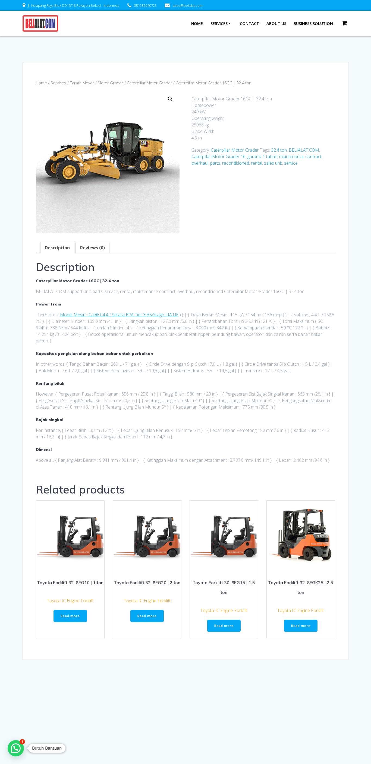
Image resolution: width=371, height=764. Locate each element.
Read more (70, 616)
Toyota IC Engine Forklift (70, 601)
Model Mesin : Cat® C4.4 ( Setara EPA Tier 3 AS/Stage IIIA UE (119, 315)
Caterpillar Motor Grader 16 (218, 157)
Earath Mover (82, 82)
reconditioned (235, 163)
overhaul (199, 163)
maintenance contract (300, 157)
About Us (276, 23)
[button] (170, 99)
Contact (249, 23)
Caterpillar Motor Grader (149, 82)
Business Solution (313, 23)
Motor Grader (110, 82)
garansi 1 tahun (262, 157)
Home (197, 23)
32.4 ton (279, 150)
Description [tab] (57, 248)
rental (256, 163)
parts (215, 163)
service (291, 163)
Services (219, 23)
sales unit (273, 163)
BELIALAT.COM (304, 150)
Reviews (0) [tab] (92, 248)
